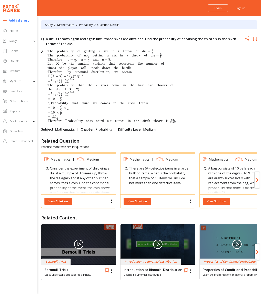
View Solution (58, 201)
